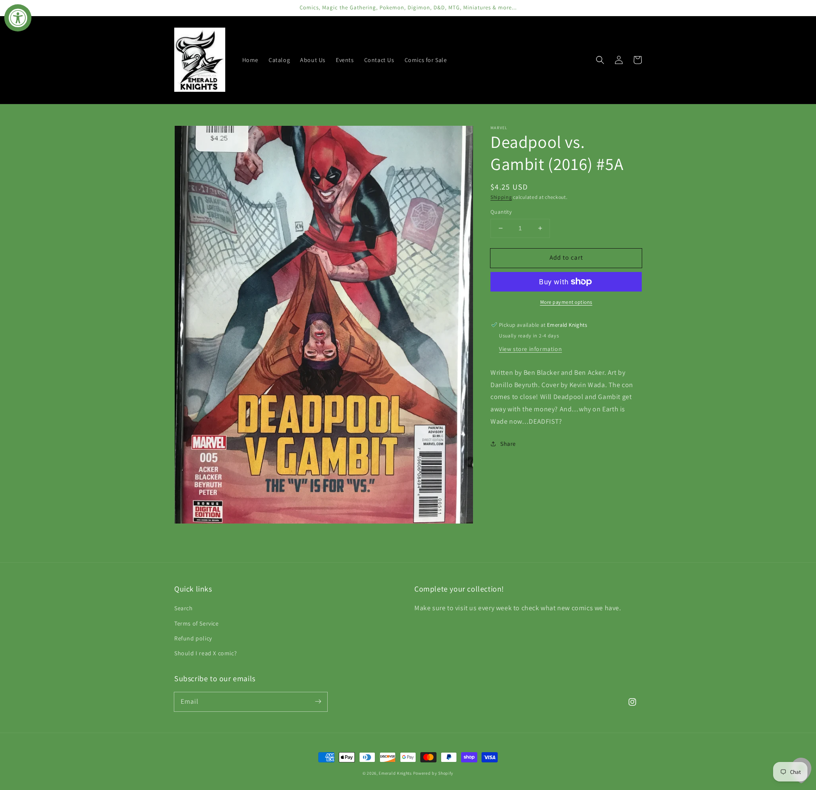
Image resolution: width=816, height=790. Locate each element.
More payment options (566, 302)
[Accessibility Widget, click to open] (17, 17)
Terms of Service (196, 623)
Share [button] (508, 443)
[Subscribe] (318, 701)
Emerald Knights (395, 773)
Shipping (501, 197)
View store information (530, 349)
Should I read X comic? (205, 653)
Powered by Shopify (433, 773)
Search (183, 608)
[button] (600, 60)
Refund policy (193, 638)
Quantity (501, 211)
